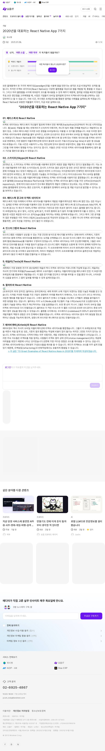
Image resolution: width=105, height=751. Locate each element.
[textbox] (40, 616)
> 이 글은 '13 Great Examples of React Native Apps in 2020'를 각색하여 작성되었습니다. (52, 351)
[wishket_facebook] (5, 744)
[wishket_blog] (11, 744)
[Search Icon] (95, 9)
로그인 (8, 367)
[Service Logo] (8, 9)
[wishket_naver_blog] (18, 744)
